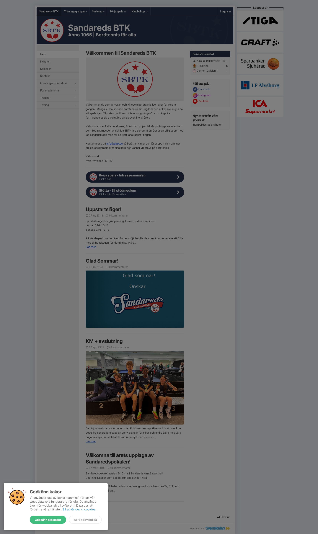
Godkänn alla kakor (48, 520)
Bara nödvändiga (85, 520)
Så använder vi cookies (79, 509)
